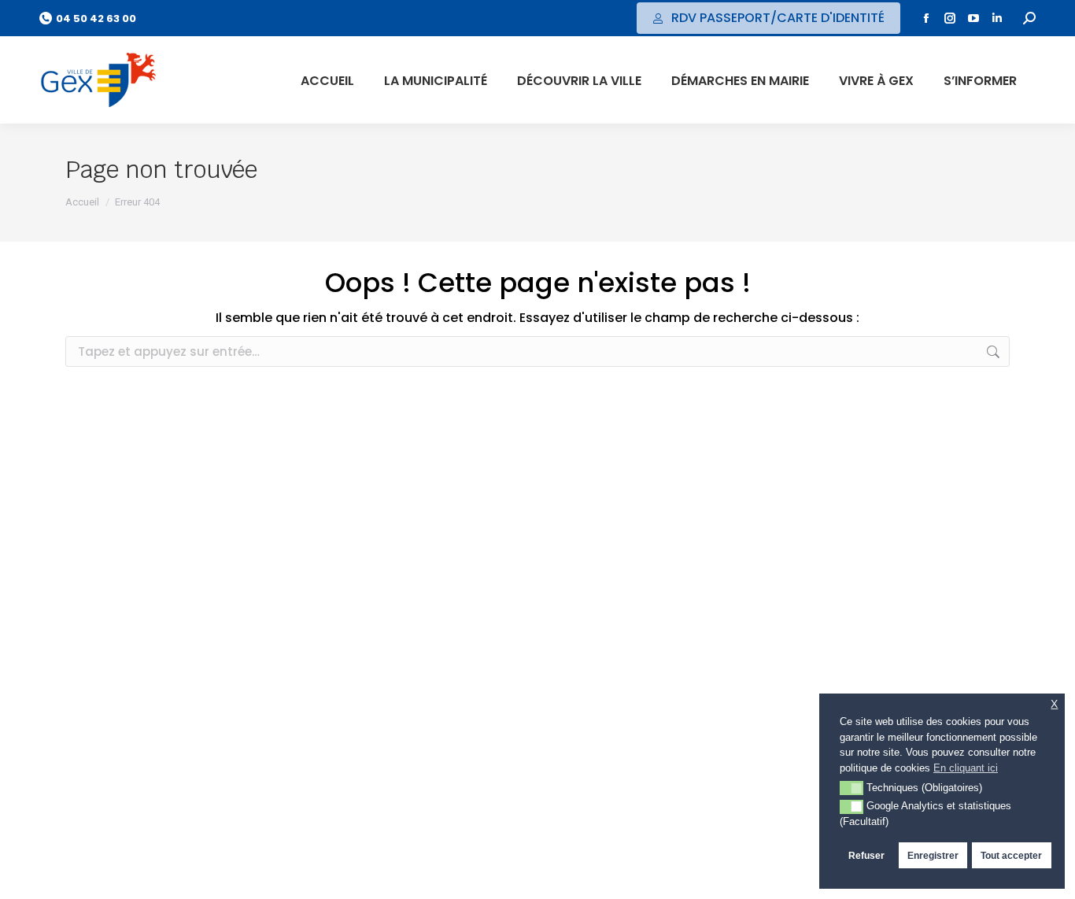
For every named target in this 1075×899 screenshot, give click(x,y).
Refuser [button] (866, 855)
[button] (851, 788)
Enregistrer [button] (933, 855)
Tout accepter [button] (1011, 855)
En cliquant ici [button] (965, 768)
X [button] (1054, 704)
